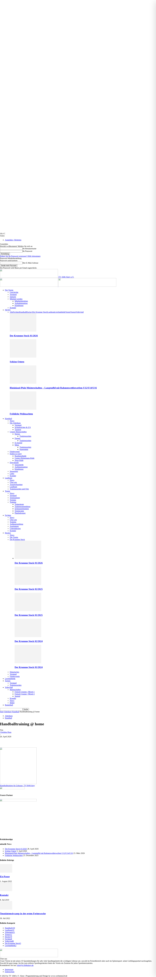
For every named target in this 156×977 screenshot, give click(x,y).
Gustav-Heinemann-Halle (24, 458)
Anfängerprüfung (16, 524)
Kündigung (19, 305)
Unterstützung (15, 528)
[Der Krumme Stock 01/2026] (23, 331)
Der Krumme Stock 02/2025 (29, 589)
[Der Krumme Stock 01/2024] (28, 663)
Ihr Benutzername (29, 249)
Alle (11, 312)
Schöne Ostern (17, 361)
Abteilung (8, 712)
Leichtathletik (60, 312)
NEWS (7, 310)
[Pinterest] (22, 740)
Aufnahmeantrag (21, 303)
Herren (17, 434)
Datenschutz (9, 972)
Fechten (16, 312)
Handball (22, 312)
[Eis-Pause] (6, 872)
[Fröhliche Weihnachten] (23, 409)
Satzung (13, 297)
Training (13, 502)
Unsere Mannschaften (18, 432)
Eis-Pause (5, 876)
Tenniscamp (19, 511)
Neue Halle (19, 460)
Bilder (12, 703)
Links (12, 474)
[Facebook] (4, 740)
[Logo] (29, 286)
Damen (17, 438)
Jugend (17, 696)
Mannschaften (15, 690)
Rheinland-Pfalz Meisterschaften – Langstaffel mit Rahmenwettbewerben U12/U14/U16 (53, 388)
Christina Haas (5, 732)
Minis (17, 445)
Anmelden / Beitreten (13, 240)
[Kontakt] (6, 890)
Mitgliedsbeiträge (21, 301)
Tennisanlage (15, 498)
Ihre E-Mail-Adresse (30, 263)
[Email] (48, 740)
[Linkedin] (39, 740)
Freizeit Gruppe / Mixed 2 (25, 694)
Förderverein (15, 452)
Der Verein (9, 290)
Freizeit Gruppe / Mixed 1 (25, 692)
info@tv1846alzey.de (25, 965)
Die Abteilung (15, 423)
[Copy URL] (57, 740)
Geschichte (14, 292)
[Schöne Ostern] (23, 357)
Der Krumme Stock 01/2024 (29, 667)
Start (2, 712)
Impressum (9, 969)
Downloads (14, 463)
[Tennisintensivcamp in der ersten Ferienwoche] (6, 909)
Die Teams (14, 537)
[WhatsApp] (30, 740)
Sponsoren (14, 471)
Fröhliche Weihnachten (21, 414)
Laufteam (51, 312)
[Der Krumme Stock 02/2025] (28, 584)
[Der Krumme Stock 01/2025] (28, 610)
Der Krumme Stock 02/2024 (29, 641)
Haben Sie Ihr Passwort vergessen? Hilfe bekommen (20, 256)
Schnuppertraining (22, 509)
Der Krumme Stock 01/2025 (29, 615)
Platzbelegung (20, 513)
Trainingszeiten (25, 436)
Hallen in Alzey (16, 454)
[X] (13, 740)
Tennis (67, 312)
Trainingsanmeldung (22, 506)
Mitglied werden (16, 299)
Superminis (24, 449)
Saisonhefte (19, 465)
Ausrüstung (14, 526)
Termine (13, 500)
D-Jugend (18, 443)
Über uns (13, 482)
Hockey (29, 312)
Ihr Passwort (27, 251)
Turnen (73, 312)
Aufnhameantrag (21, 467)
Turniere (18, 430)
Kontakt (13, 308)
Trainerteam (19, 504)
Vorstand (13, 294)
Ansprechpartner (16, 484)
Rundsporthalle (20, 456)
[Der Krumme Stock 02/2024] (28, 636)
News (12, 421)
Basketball (9, 705)
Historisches (14, 672)
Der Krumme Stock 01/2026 (24, 335)
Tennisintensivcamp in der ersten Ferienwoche (23, 913)
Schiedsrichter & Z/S (23, 427)
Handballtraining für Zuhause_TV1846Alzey (17, 786)
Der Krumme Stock (39, 312)
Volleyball (80, 312)
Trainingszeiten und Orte (19, 489)
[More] (65, 740)
